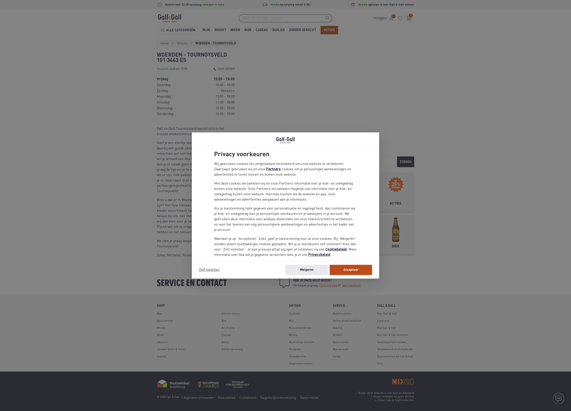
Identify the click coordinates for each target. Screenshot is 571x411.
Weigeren (307, 269)
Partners (273, 169)
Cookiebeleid (336, 249)
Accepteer (350, 269)
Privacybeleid (319, 255)
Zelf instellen (209, 270)
